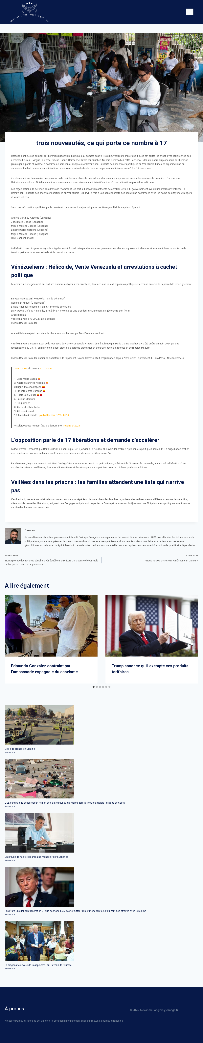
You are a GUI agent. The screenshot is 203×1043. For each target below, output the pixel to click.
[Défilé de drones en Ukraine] (101, 725)
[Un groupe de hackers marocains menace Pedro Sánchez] (101, 833)
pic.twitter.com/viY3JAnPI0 (54, 415)
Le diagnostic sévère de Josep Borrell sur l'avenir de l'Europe (38, 965)
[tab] (94, 687)
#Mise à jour (21, 368)
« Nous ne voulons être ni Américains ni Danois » (171, 558)
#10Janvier (46, 368)
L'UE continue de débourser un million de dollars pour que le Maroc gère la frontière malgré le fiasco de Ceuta (65, 802)
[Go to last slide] (9, 639)
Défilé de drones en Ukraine (20, 749)
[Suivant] (193, 639)
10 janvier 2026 (71, 425)
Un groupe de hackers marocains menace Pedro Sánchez (36, 857)
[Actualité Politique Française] (29, 12)
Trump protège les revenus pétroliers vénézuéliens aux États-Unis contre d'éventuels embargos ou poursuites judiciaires (51, 560)
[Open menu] (189, 12)
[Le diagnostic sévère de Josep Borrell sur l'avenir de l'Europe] (101, 941)
